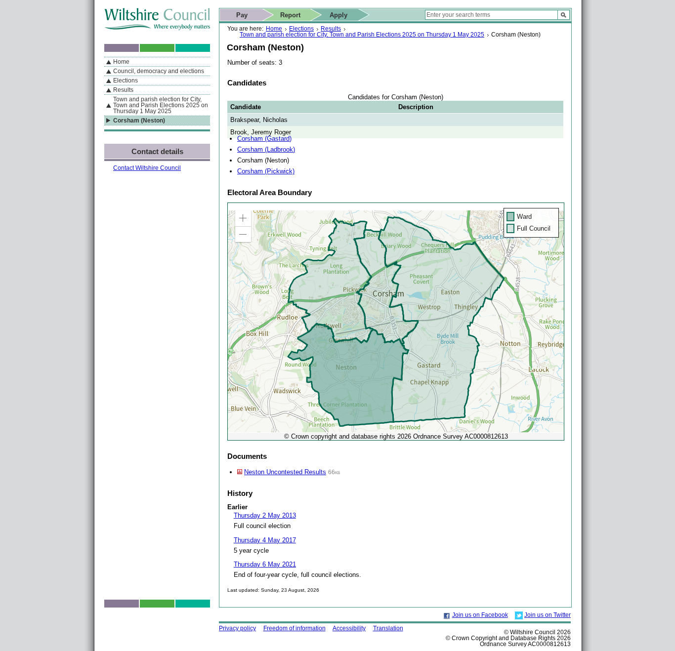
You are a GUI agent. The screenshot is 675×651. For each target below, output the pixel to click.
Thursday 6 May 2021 (265, 564)
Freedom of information (294, 628)
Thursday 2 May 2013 (265, 515)
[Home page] (157, 28)
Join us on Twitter (547, 615)
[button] (243, 218)
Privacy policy (237, 628)
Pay (242, 15)
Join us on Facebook (480, 615)
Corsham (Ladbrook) (266, 149)
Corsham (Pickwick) (266, 171)
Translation (388, 628)
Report (290, 15)
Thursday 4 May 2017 (265, 540)
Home (274, 29)
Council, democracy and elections (158, 71)
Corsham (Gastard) (264, 138)
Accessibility (349, 628)
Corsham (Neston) (139, 120)
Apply (338, 15)
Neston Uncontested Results (285, 472)
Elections (301, 29)
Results (331, 29)
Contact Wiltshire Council (147, 168)
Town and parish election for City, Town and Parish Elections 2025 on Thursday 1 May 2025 (362, 35)
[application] (396, 321)
